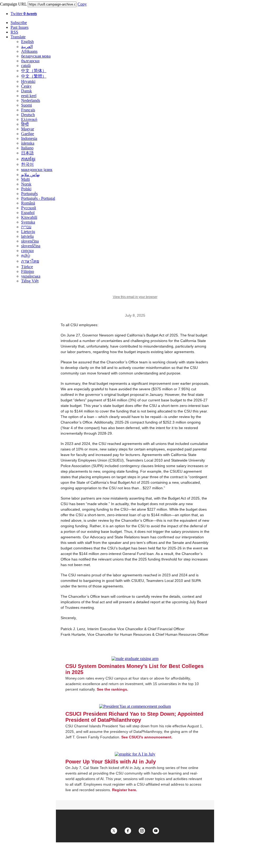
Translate (18, 37)
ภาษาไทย (30, 261)
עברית (26, 227)
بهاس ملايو (30, 174)
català (26, 65)
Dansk (26, 91)
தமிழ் (25, 255)
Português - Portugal (38, 198)
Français (28, 110)
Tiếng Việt (29, 281)
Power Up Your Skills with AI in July (110, 762)
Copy (82, 4)
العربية (27, 46)
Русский (28, 208)
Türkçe (27, 266)
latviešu (27, 236)
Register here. (124, 790)
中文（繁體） (33, 76)
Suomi (26, 105)
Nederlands (30, 100)
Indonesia (29, 138)
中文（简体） (33, 70)
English (27, 41)
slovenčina (30, 241)
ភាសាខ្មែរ (28, 159)
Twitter (24, 13)
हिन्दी (25, 124)
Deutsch (28, 114)
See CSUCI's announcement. (146, 737)
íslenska (27, 143)
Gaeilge (27, 133)
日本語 (27, 153)
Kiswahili (29, 217)
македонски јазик (36, 169)
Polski (26, 189)
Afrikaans (29, 51)
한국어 (27, 164)
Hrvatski (28, 81)
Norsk (26, 184)
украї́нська (30, 276)
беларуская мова (36, 56)
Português (29, 193)
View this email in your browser (135, 297)
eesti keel (28, 95)
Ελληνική (29, 119)
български (30, 61)
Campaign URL (13, 4)
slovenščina (30, 246)
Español (28, 212)
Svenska (28, 222)
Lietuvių (28, 231)
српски (27, 250)
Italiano (27, 148)
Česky (26, 86)
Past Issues (19, 27)
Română (28, 203)
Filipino (27, 271)
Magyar (27, 129)
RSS (14, 32)
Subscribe (19, 22)
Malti (25, 179)
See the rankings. (112, 689)
